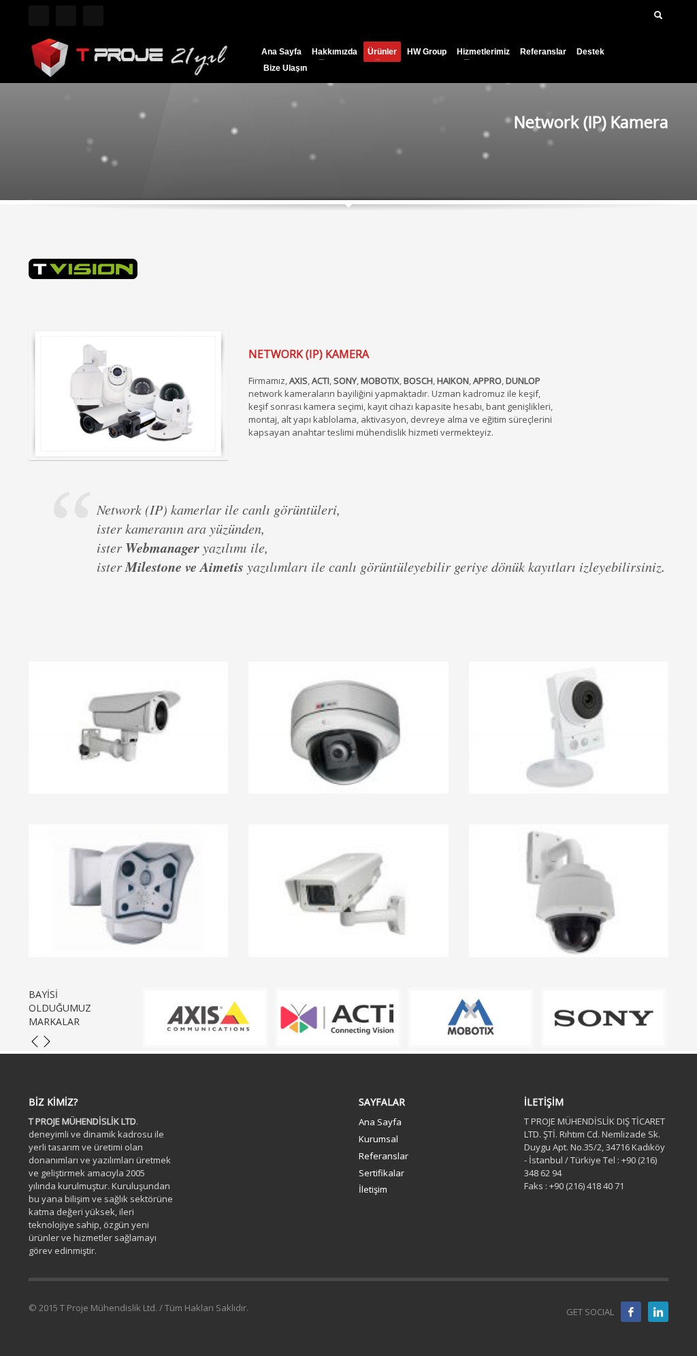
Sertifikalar (381, 1173)
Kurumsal (378, 1139)
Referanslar (383, 1156)
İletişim (373, 1189)
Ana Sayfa (380, 1122)
